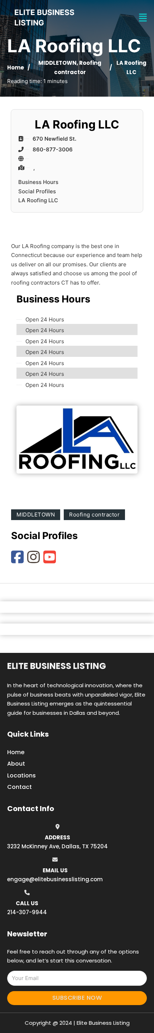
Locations (21, 775)
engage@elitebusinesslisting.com (55, 879)
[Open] (143, 17)
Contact (19, 787)
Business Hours (38, 182)
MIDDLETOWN (57, 63)
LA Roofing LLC (38, 200)
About (16, 764)
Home (15, 67)
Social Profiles (37, 191)
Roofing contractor (94, 514)
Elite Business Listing (56, 666)
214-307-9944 (27, 912)
